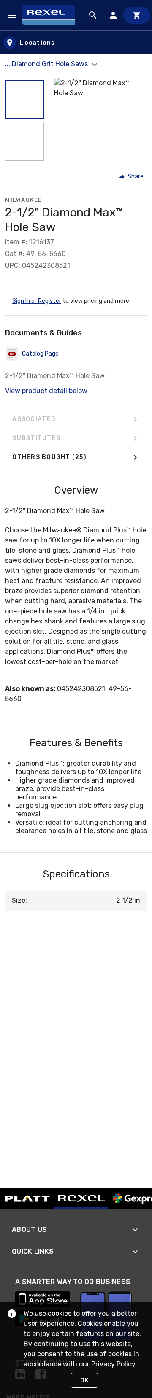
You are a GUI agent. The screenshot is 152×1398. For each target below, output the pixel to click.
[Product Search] (93, 15)
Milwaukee (23, 200)
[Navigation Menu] (12, 15)
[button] (24, 99)
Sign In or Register (36, 301)
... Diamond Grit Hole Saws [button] (47, 64)
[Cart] (136, 15)
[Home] (52, 15)
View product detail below (46, 391)
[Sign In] (113, 15)
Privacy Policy (113, 1364)
